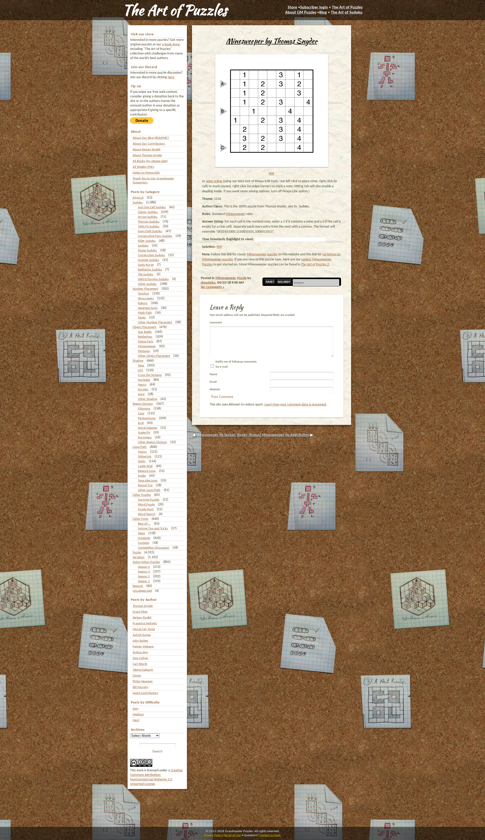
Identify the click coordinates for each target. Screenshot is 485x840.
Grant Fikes (140, 611)
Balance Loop (147, 471)
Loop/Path (140, 447)
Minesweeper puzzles (262, 254)
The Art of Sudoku (346, 13)
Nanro (142, 384)
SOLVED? (284, 281)
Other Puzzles (142, 495)
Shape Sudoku (147, 250)
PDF (271, 174)
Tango (142, 317)
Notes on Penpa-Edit (146, 172)
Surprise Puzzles (148, 499)
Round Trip (145, 485)
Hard (136, 720)
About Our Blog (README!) (151, 138)
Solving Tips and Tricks (153, 528)
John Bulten (140, 640)
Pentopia (144, 351)
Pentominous (147, 418)
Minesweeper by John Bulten (285, 435)
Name (213, 374)
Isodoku (143, 245)
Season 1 (144, 581)
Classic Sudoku (148, 212)
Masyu (142, 451)
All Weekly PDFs (143, 167)
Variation (138, 557)
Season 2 (144, 576)
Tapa (141, 365)
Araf (141, 423)
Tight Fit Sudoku (148, 226)
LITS (140, 370)
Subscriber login (314, 8)
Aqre (141, 394)
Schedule (144, 538)
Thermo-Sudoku (148, 221)
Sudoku (138, 202)
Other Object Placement (154, 356)
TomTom (143, 293)
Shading (138, 360)
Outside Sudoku (148, 260)
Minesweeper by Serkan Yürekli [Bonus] (228, 435)
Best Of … (144, 523)
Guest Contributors (145, 693)
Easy (135, 708)
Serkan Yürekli (142, 617)
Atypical (138, 197)
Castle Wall (145, 466)
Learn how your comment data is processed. (295, 405)
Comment (216, 322)
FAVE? (270, 281)
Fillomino (144, 408)
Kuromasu (145, 437)
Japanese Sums (148, 308)
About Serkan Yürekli (146, 149)
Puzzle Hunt (146, 509)
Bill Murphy (140, 687)
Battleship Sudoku (150, 269)
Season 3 (144, 571)
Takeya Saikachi (143, 669)
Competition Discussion (153, 547)
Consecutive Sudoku (151, 255)
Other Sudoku (147, 284)
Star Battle (145, 332)
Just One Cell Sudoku (152, 207)
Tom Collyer (140, 658)
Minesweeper (147, 346)
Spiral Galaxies (147, 427)
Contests (143, 543)
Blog (323, 13)
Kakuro (143, 303)
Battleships (145, 336)
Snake (142, 475)
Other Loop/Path (149, 490)
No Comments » (213, 287)
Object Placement (144, 327)
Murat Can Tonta (144, 629)
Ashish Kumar (142, 635)
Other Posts (140, 519)
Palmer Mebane (143, 646)
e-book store (171, 44)
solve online (214, 181)
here (171, 77)
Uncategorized (142, 590)
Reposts (138, 586)
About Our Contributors (149, 143)
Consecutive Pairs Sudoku (155, 236)
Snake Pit (144, 432)
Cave (141, 413)
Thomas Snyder (143, 606)
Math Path (145, 312)
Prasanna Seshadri (145, 623)
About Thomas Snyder (147, 155)
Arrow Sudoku (147, 217)
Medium (138, 714)
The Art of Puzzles (175, 10)
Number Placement (145, 288)
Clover (137, 675)
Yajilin (142, 461)
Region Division (143, 403)
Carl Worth (140, 664)
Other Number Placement (155, 322)
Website (215, 389)
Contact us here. (270, 835)
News (141, 533)
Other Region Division (152, 442)
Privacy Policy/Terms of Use (222, 835)
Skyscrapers (146, 298)
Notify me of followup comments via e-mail (236, 364)
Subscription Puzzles (146, 562)
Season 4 (144, 566)
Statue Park (145, 341)
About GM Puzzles (300, 13)
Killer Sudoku (147, 240)
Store (292, 8)
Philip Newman (143, 681)
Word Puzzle (146, 504)
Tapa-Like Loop (147, 480)
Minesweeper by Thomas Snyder (271, 41)
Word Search (146, 514)
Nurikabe (144, 380)
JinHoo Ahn (140, 652)
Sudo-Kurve (146, 264)
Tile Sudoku (145, 274)
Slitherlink (144, 456)
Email (213, 382)
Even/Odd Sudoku (150, 231)
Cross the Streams (150, 375)
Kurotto (143, 389)
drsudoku (208, 283)
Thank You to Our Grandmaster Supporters (153, 180)
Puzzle (137, 552)
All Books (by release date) (150, 161)
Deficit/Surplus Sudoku (153, 279)
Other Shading (147, 399)
